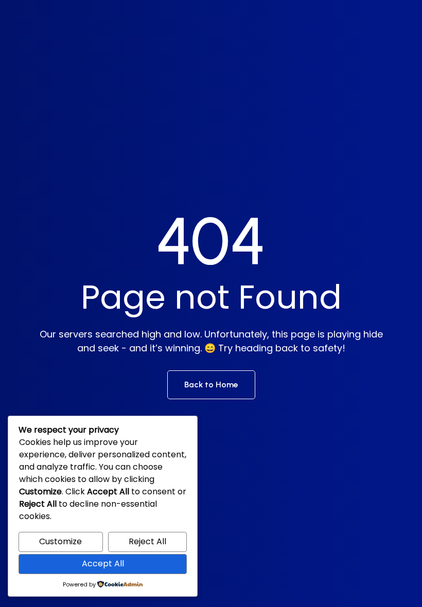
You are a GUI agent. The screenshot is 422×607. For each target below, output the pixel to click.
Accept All (103, 563)
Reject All (147, 541)
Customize (60, 541)
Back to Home (211, 384)
